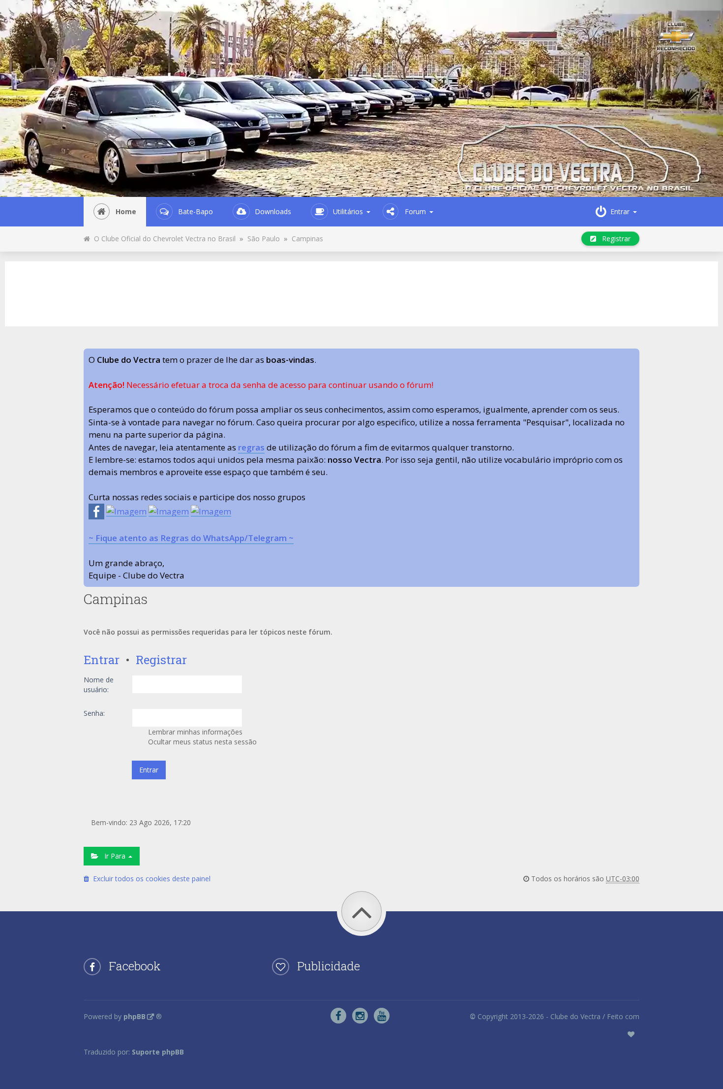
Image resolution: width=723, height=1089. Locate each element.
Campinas (307, 238)
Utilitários (348, 211)
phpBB (134, 1016)
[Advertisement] (361, 292)
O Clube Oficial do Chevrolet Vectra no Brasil (163, 238)
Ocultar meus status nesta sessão (201, 741)
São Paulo (263, 238)
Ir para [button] (112, 856)
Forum (415, 211)
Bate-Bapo (195, 211)
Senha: (94, 713)
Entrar (102, 660)
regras (251, 447)
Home (126, 211)
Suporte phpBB (158, 1052)
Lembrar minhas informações (194, 732)
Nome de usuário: (99, 684)
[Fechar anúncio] (631, 356)
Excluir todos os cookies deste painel (150, 878)
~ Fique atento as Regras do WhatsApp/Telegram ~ (191, 538)
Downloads (273, 211)
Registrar (613, 238)
